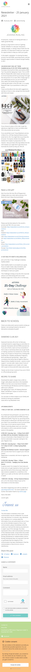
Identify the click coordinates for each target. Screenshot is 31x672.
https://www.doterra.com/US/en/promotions (16, 236)
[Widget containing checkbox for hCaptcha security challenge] (14, 601)
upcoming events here (7, 489)
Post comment (16, 615)
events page (22, 491)
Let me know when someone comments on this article (16, 609)
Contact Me (4, 510)
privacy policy (6, 651)
